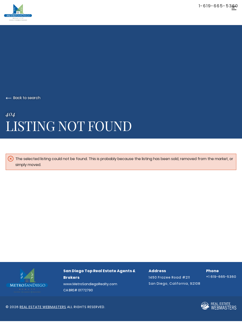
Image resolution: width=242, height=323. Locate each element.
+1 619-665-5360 (221, 276)
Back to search (26, 97)
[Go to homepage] (23, 12)
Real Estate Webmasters (43, 307)
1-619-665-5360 (218, 6)
